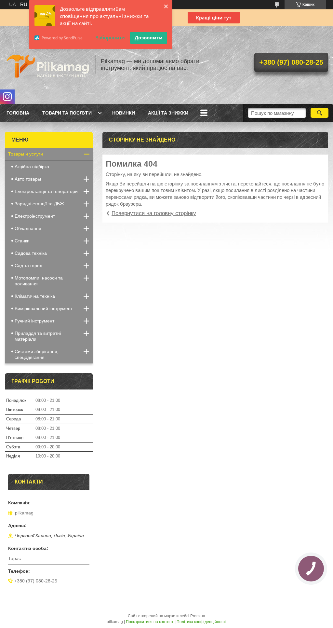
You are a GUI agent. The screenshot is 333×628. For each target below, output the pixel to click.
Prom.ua (197, 616)
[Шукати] (319, 113)
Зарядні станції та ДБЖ (39, 203)
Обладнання (28, 228)
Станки (22, 240)
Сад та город (28, 265)
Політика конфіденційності (201, 622)
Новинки (123, 113)
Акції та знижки (168, 113)
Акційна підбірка (32, 166)
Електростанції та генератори (46, 191)
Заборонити (110, 37)
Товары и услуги (25, 154)
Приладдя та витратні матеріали (38, 336)
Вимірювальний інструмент (44, 308)
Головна (18, 113)
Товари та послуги (67, 113)
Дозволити (149, 37)
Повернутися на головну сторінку (154, 213)
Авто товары (28, 179)
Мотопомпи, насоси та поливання (39, 280)
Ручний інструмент (34, 320)
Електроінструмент (35, 216)
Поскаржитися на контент (150, 622)
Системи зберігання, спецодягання (37, 354)
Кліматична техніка (35, 296)
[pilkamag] (47, 65)
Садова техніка (31, 253)
